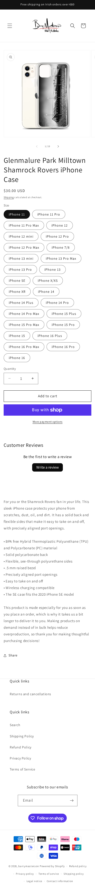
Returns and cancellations (30, 694)
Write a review (47, 467)
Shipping (9, 197)
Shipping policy (74, 873)
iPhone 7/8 (61, 247)
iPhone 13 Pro (20, 269)
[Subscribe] (71, 800)
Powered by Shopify (52, 866)
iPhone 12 (59, 225)
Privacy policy (25, 873)
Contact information (60, 881)
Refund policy (77, 866)
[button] (9, 25)
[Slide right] (58, 146)
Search (15, 725)
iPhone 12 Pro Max (24, 247)
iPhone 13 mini (21, 258)
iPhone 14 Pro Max (24, 313)
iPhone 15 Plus (64, 313)
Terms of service (48, 873)
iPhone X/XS (48, 280)
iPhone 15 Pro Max (24, 324)
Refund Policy (20, 747)
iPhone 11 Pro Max (24, 225)
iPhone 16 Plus (50, 335)
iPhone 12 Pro (57, 236)
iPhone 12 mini (21, 236)
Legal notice (34, 881)
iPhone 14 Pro (57, 302)
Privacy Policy (20, 758)
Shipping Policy (22, 736)
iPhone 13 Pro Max (61, 258)
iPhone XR (17, 291)
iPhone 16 (17, 358)
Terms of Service (22, 769)
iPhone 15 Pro (63, 324)
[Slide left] (36, 146)
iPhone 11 (17, 214)
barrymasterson (28, 866)
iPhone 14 (46, 291)
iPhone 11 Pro (48, 214)
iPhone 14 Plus (21, 302)
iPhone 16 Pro (63, 347)
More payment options (48, 421)
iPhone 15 (17, 335)
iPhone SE (17, 280)
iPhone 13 (52, 269)
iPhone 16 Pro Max (24, 347)
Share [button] (13, 655)
